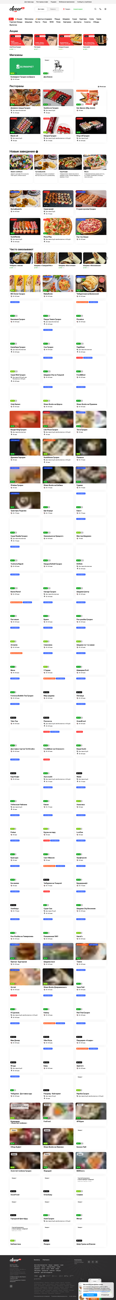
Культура (14, 858)
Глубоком (47, 1285)
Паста (37, 22)
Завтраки (67, 22)
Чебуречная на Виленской (88, 294)
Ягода (13, 1066)
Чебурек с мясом (16, 265)
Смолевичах (37, 1293)
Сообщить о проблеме (84, 2)
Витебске (47, 1282)
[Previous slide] (9, 66)
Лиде (71, 1287)
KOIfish (79, 564)
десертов (45, 1270)
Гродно (53, 1282)
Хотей (13, 987)
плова (57, 1268)
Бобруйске (62, 1284)
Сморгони (44, 1293)
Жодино (72, 1285)
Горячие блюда (16, 22)
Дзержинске (60, 1285)
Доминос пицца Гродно (20, 108)
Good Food (15, 1195)
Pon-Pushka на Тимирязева (22, 936)
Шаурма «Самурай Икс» (43, 265)
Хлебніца (15, 909)
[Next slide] (106, 66)
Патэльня (15, 619)
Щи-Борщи (48, 511)
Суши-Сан (48, 909)
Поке (45, 22)
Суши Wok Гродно (18, 375)
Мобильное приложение (66, 2)
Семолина (48, 645)
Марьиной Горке (38, 1288)
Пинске (60, 1290)
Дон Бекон (48, 77)
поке (47, 1268)
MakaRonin (48, 294)
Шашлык (28, 22)
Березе (57, 1284)
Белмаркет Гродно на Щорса (23, 77)
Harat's (80, 936)
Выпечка (13, 25)
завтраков (37, 1270)
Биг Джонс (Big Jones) (86, 108)
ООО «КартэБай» (14, 1266)
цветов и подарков (46, 1272)
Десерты (77, 22)
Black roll (14, 136)
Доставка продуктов (40, 1265)
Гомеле (57, 1282)
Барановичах (37, 1284)
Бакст (79, 511)
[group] (21, 42)
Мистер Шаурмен (84, 536)
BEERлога (80, 1171)
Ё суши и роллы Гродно (86, 209)
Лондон (47, 1244)
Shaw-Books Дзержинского (55, 987)
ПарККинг (81, 347)
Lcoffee (80, 832)
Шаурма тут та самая (85, 645)
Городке (53, 1285)
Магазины (29, 19)
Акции (19, 19)
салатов (52, 1270)
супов (43, 1267)
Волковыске (41, 1285)
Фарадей (47, 1171)
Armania (14, 645)
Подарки (53, 2)
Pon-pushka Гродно (85, 619)
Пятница (80, 696)
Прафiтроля (82, 858)
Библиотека (16, 1244)
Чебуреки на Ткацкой (53, 883)
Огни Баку (48, 1195)
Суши (74, 19)
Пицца (57, 19)
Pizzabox (80, 319)
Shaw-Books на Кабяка (53, 485)
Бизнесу (37, 1260)
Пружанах (36, 1291)
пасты (43, 1268)
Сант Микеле (49, 858)
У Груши (47, 670)
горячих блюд (51, 1267)
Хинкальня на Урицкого (53, 536)
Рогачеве (47, 1291)
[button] (9, 39)
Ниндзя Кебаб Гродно (53, 564)
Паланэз (80, 457)
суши (61, 1265)
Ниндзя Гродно (50, 136)
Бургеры (83, 19)
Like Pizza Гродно (51, 430)
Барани (44, 1284)
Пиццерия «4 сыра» (85, 1040)
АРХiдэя (80, 1121)
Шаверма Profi (83, 670)
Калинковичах (43, 1287)
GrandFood (81, 721)
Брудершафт (82, 883)
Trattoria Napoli (17, 564)
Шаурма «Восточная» (67, 265)
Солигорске (51, 1293)
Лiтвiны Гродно (17, 485)
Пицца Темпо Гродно (52, 319)
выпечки (36, 1272)
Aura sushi (48, 777)
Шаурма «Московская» (92, 265)
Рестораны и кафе (42, 2)
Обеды (96, 22)
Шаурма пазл (49, 962)
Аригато (80, 1066)
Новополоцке (37, 1290)
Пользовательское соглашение (42, 1296)
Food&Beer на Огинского (54, 749)
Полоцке (65, 1290)
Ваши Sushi (81, 749)
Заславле (36, 1287)
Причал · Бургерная (19, 962)
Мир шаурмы (49, 696)
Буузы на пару (50, 832)
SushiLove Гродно (51, 108)
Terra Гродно (82, 430)
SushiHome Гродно (51, 457)
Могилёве (67, 1282)
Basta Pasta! (16, 592)
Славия (80, 1195)
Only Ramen (15, 404)
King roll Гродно (83, 136)
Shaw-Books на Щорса (53, 404)
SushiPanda (15, 237)
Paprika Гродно (83, 1094)
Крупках (62, 1287)
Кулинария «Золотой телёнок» (19, 1122)
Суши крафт (49, 209)
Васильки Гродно (18, 319)
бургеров (37, 1267)
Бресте (62, 1282)
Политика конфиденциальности (59, 1296)
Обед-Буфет (16, 1147)
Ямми (79, 777)
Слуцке (67, 1291)
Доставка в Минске (39, 1282)
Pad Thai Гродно (83, 1013)
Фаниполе (57, 1293)
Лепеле (67, 1287)
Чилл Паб (80, 987)
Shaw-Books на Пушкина (87, 404)
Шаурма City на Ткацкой (54, 375)
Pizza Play (48, 237)
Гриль (98, 19)
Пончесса (48, 721)
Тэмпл (79, 962)
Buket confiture (16, 172)
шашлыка (37, 1268)
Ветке (35, 1285)
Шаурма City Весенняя (86, 909)
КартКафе (64, 172)
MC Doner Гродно (18, 294)
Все (11, 19)
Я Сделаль (15, 1013)
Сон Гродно (48, 347)
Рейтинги (46, 1260)
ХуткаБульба (40, 172)
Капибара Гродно (18, 347)
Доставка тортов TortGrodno (23, 749)
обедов (58, 1270)
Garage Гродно (50, 592)
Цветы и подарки (45, 19)
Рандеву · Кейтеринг (52, 1094)
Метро (79, 1219)
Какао (46, 805)
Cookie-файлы (72, 1296)
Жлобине (66, 1285)
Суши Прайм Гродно (19, 536)
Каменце (50, 1287)
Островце (49, 1290)
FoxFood (47, 1121)
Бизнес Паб (81, 1147)
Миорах (45, 1288)
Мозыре (51, 1288)
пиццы (50, 1265)
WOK (52, 22)
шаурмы (56, 1265)
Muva (86, 172)
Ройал (13, 832)
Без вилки (15, 883)
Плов (58, 22)
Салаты (87, 22)
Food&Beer (81, 375)
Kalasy (46, 1013)
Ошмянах (55, 1290)
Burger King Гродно (18, 430)
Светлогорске (54, 1291)
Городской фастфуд (19, 1219)
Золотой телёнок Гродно (21, 1171)
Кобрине (56, 1287)
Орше (43, 1290)
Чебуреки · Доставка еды (21, 1094)
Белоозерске (50, 1284)
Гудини (80, 485)
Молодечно (57, 1288)
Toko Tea (14, 721)
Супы (91, 19)
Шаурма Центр (83, 592)
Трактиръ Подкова (18, 511)
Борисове (69, 1284)
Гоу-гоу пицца (82, 237)
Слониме (62, 1291)
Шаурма (66, 19)
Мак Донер (15, 1040)
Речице (42, 1291)
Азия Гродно (49, 1219)
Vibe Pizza (48, 1040)
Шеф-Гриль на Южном (86, 1244)
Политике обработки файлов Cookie (99, 1291)
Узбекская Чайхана (19, 805)
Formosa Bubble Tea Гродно (22, 696)
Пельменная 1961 (51, 936)
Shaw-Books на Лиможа (54, 1147)
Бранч (46, 619)
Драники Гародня (18, 457)
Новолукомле (64, 1288)
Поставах (71, 1290)
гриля (58, 1267)
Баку (46, 1066)
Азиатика (81, 805)
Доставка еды (29, 2)
